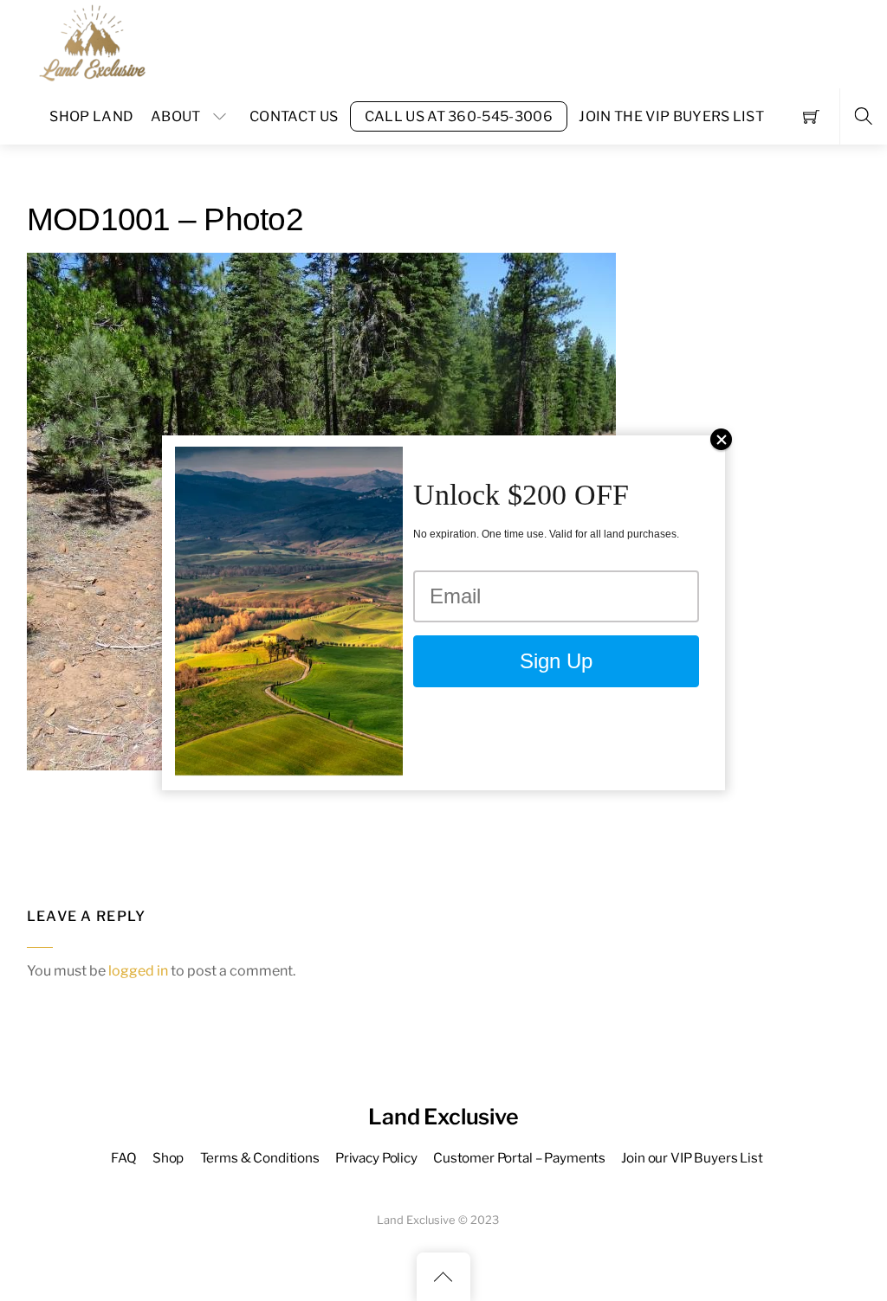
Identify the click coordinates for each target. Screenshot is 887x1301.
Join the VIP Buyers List (671, 116)
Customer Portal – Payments (519, 1158)
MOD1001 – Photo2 (165, 219)
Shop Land (91, 116)
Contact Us (293, 116)
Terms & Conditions (260, 1158)
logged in (138, 971)
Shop (168, 1158)
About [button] (176, 116)
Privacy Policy (376, 1158)
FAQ (124, 1158)
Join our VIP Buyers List (691, 1158)
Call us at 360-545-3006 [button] (459, 116)
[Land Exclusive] (89, 42)
